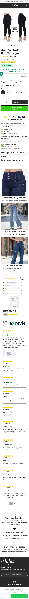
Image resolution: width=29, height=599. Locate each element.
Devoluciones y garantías (12, 160)
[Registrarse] (25, 574)
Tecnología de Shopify (20, 589)
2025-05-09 (6, 423)
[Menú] (2, 5)
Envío (3, 156)
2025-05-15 (6, 409)
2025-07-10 (6, 393)
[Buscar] (5, 5)
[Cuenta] (23, 5)
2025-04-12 (6, 441)
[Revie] (17, 323)
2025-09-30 (6, 363)
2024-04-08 (6, 471)
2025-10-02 (6, 379)
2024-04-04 (6, 487)
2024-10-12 (6, 332)
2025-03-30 (6, 457)
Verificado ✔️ (11, 589)
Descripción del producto (12, 152)
